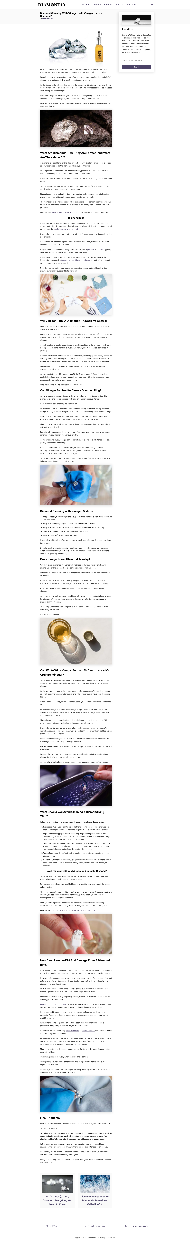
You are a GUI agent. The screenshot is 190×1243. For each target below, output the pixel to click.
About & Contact (53, 1226)
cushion (100, 250)
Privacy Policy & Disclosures (137, 1226)
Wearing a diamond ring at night (53, 1004)
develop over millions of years (64, 213)
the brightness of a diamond (66, 229)
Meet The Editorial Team (95, 1226)
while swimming (72, 1031)
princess (90, 250)
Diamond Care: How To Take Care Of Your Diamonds (73, 910)
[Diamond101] (52, 4)
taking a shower (88, 1031)
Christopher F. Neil (47, 18)
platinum (77, 1044)
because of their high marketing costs (77, 260)
